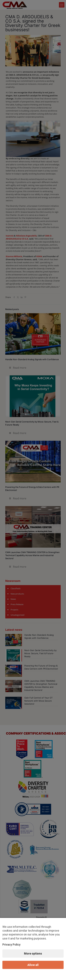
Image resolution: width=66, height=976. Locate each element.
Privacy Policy (11, 944)
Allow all (33, 965)
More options (33, 953)
